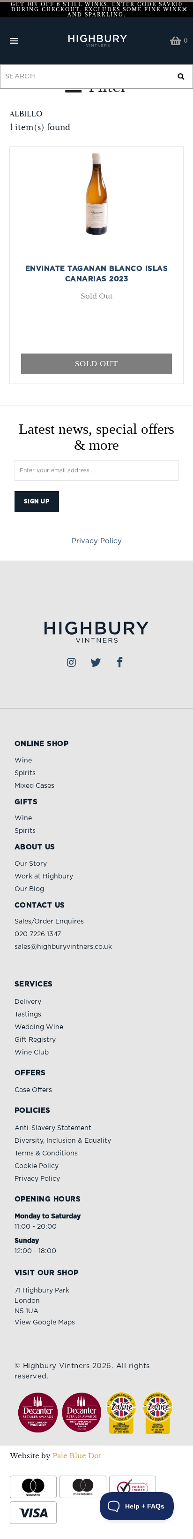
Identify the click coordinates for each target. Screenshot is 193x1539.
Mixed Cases (34, 786)
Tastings (28, 1014)
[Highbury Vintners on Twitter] (96, 663)
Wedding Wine (39, 1027)
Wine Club (32, 1052)
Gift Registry (35, 1040)
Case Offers (33, 1090)
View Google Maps (45, 1322)
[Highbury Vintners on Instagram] (71, 663)
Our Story (31, 864)
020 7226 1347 (38, 934)
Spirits (25, 773)
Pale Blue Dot (77, 1455)
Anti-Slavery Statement (53, 1128)
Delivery (28, 1002)
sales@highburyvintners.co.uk (63, 947)
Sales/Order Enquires (49, 921)
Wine (23, 760)
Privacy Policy (97, 541)
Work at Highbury (44, 876)
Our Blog (29, 889)
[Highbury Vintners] (96, 40)
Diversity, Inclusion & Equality (63, 1141)
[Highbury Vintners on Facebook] (120, 663)
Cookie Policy (37, 1166)
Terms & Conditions (46, 1153)
